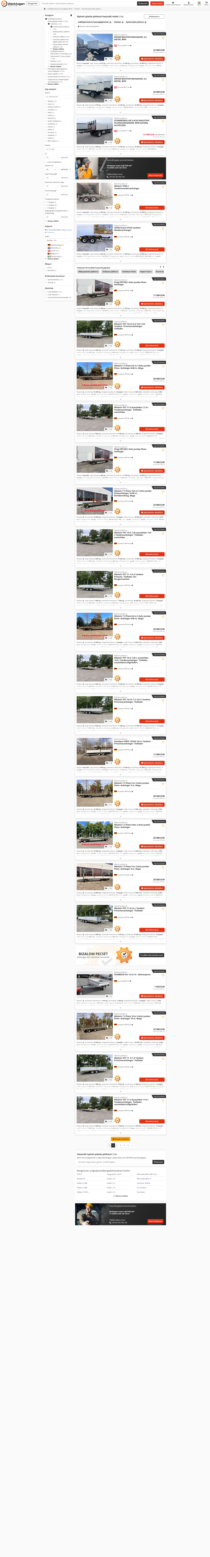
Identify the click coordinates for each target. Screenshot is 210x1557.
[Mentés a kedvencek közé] (163, 37)
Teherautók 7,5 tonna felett (60, 57)
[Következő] (111, 47)
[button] (206, 3)
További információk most (151, 955)
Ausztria (54, 251)
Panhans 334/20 (143, 1183)
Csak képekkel (55, 292)
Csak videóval (54, 295)
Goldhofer (52, 124)
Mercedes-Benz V (144, 1178)
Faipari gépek (55, 74)
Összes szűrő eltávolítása (89, 26)
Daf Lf (79, 1174)
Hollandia (55, 248)
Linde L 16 (111, 1192)
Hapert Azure (146, 271)
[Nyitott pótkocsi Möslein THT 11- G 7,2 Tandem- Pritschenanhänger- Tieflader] (95, 1068)
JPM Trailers (53, 141)
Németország (56, 245)
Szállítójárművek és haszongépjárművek (58, 20)
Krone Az (160, 271)
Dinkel (51, 138)
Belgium (54, 253)
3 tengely (51, 208)
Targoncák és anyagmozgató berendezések (58, 80)
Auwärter (52, 135)
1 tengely (51, 202)
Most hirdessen (155, 175)
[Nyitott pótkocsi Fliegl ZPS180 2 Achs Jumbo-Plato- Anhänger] (95, 292)
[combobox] (58, 240)
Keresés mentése (121, 1139)
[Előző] (78, 47)
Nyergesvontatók (58, 64)
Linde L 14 (111, 1187)
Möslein (52, 101)
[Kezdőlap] (45, 9)
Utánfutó (56, 24)
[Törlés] (110, 22)
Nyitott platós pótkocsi (61, 28)
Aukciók (51, 282)
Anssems (52, 132)
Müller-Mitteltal (54, 121)
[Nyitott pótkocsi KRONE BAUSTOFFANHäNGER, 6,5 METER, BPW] (95, 47)
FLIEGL (51, 115)
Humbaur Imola (129, 271)
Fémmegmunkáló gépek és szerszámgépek (57, 70)
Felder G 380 (82, 1183)
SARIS (51, 130)
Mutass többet (121, 1196)
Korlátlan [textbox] (52, 240)
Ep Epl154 (81, 1178)
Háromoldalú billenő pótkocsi (60, 45)
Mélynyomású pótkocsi (61, 33)
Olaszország (56, 256)
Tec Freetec (141, 1187)
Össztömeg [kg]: (51, 191)
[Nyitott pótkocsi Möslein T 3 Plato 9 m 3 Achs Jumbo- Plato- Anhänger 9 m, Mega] (95, 793)
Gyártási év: (49, 165)
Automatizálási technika (59, 77)
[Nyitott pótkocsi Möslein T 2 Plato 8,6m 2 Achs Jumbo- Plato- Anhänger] (95, 834)
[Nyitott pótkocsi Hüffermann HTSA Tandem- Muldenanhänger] (95, 237)
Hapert (51, 127)
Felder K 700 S (82, 1192)
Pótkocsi (55, 61)
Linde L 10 (111, 1178)
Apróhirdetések (55, 280)
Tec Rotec (141, 1192)
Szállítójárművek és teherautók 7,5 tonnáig (61, 52)
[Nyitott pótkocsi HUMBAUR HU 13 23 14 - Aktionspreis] (95, 984)
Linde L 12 (111, 1183)
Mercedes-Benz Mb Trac (147, 1174)
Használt (52, 270)
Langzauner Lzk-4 (114, 1174)
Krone (51, 104)
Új (49, 267)
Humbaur (52, 110)
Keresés (143, 3)
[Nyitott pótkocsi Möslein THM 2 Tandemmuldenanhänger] (95, 196)
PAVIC (51, 113)
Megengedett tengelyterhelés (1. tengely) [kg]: (57, 212)
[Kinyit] (120, 70)
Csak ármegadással (54, 162)
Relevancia (154, 16)
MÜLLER (52, 118)
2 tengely (52, 205)
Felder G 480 (82, 1187)
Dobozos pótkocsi (61, 37)
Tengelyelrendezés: (52, 199)
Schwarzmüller (54, 107)
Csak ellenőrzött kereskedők (59, 297)
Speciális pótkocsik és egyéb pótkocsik (61, 40)
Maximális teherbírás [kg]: (54, 182)
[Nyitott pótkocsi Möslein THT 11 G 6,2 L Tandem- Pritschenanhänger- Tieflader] (95, 918)
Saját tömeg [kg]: (51, 174)
